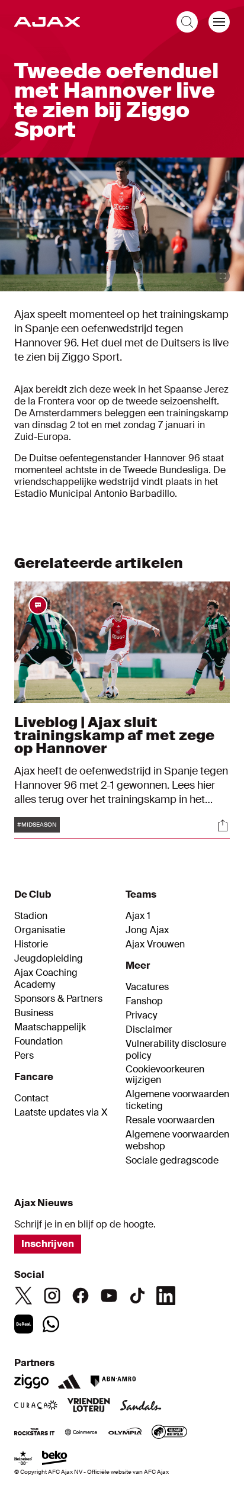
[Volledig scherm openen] (223, 276)
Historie (31, 944)
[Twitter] (23, 1295)
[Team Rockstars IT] (34, 1433)
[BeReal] (23, 1324)
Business (33, 1013)
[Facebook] (80, 1295)
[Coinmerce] (81, 1433)
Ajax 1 (138, 916)
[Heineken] (23, 1459)
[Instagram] (52, 1295)
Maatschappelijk (50, 1027)
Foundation (38, 1041)
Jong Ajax (147, 930)
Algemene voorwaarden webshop (177, 1140)
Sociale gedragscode (172, 1161)
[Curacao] (35, 1406)
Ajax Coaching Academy (46, 979)
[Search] (187, 22)
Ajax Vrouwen (155, 944)
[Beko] (55, 1459)
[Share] (223, 825)
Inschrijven (47, 1244)
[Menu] (219, 22)
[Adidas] (69, 1381)
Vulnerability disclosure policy (176, 1050)
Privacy (141, 1015)
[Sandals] (141, 1406)
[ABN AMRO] (113, 1381)
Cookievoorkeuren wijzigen (165, 1075)
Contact (31, 1098)
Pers (24, 1056)
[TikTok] (137, 1295)
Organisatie (39, 930)
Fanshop (144, 1001)
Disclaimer (149, 1030)
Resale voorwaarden (170, 1120)
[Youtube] (108, 1295)
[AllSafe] (169, 1433)
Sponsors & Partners (58, 999)
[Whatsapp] (51, 1324)
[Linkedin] (165, 1295)
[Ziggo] (31, 1381)
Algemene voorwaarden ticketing (177, 1100)
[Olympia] (125, 1433)
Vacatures (147, 987)
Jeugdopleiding (48, 959)
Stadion (30, 916)
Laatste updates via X (61, 1113)
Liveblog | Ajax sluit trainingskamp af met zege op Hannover (114, 735)
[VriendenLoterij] (88, 1406)
